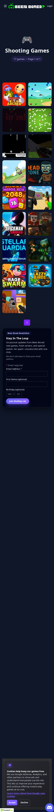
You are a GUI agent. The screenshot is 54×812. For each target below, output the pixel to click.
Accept (12, 802)
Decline (24, 802)
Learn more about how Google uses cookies (26, 795)
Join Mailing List (17, 401)
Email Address (14, 368)
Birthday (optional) (15, 389)
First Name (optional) (16, 379)
